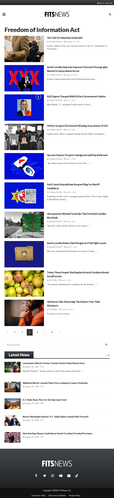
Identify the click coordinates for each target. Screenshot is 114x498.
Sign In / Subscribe (106, 3)
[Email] (70, 475)
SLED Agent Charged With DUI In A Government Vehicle (76, 96)
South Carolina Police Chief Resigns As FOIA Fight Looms (76, 243)
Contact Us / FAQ (38, 496)
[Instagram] (54, 475)
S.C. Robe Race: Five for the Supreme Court (45, 400)
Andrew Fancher (55, 42)
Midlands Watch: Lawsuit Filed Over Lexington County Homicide (55, 383)
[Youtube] (62, 475)
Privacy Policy (74, 496)
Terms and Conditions (57, 496)
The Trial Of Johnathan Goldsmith (64, 37)
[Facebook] (38, 475)
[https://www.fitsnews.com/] (57, 463)
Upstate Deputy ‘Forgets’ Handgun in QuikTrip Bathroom (77, 155)
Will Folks (53, 280)
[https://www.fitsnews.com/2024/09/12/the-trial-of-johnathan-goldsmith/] (24, 49)
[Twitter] (46, 475)
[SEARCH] (106, 344)
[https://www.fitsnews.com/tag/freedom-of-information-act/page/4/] (59, 332)
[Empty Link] (106, 355)
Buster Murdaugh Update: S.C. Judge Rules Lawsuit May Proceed (55, 416)
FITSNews (53, 309)
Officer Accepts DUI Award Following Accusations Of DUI (77, 125)
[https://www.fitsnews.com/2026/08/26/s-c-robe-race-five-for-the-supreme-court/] (12, 403)
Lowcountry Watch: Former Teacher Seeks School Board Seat (54, 363)
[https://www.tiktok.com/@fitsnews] (77, 475)
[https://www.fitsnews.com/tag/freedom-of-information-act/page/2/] (7, 332)
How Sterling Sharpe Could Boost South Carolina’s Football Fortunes (57, 433)
